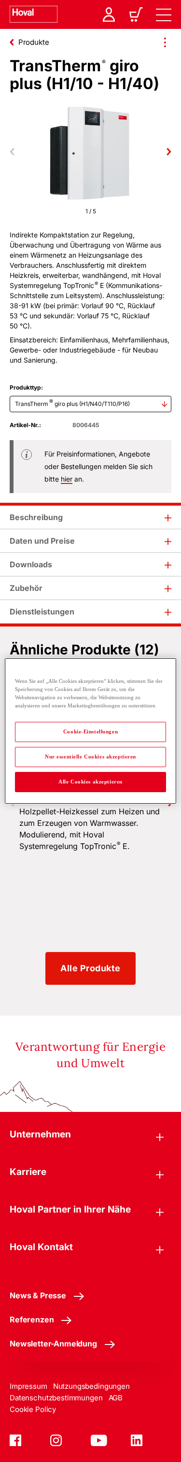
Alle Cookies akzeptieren (90, 781)
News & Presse (38, 1295)
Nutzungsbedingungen (91, 1386)
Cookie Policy (33, 1409)
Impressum (28, 1386)
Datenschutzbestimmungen (56, 1397)
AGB (116, 1397)
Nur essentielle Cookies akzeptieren (90, 756)
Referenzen (32, 1319)
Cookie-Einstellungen (90, 731)
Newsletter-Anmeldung (53, 1343)
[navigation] (164, 14)
